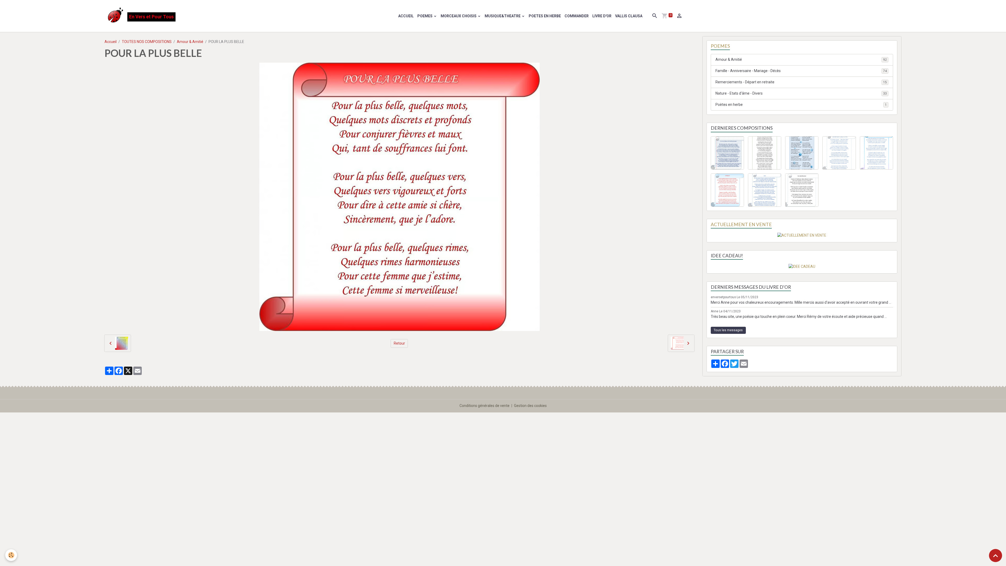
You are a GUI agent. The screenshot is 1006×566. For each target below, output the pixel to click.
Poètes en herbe (801, 104)
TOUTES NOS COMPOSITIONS (147, 42)
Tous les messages (728, 330)
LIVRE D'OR (601, 16)
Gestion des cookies (530, 406)
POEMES (425, 16)
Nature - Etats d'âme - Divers (801, 93)
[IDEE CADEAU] (802, 266)
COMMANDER (577, 16)
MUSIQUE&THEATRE (503, 16)
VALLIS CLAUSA (628, 16)
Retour (399, 343)
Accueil (111, 42)
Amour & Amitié (190, 42)
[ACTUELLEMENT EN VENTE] (801, 235)
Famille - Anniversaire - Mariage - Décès (801, 71)
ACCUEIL (406, 16)
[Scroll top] (995, 555)
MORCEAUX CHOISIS (459, 16)
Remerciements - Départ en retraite (801, 82)
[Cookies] (11, 555)
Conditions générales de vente (485, 406)
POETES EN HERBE (545, 16)
